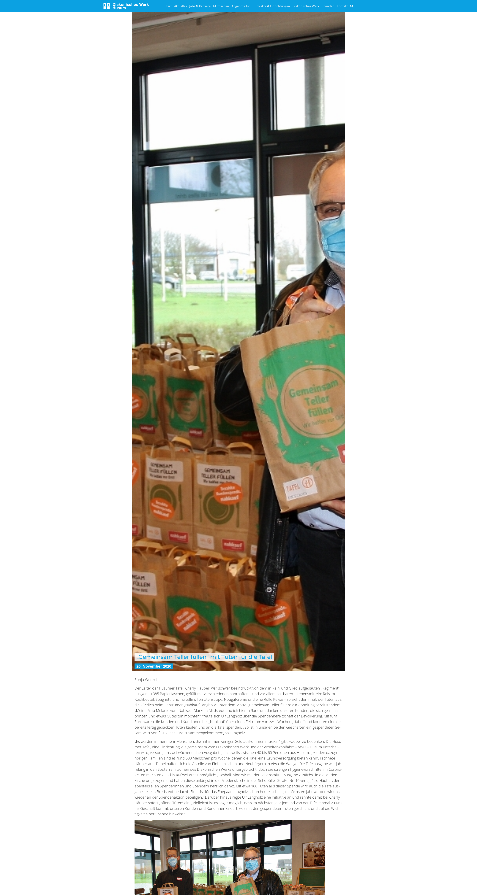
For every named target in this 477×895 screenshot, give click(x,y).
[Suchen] (351, 6)
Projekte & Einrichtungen (272, 6)
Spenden (328, 6)
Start (168, 6)
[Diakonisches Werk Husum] (126, 5)
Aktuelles (180, 6)
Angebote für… (242, 6)
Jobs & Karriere (200, 6)
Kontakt (342, 6)
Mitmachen (221, 6)
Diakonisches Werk (306, 6)
